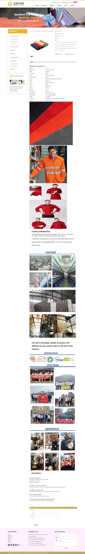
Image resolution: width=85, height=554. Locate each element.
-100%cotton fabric (14, 41)
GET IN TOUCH (60, 531)
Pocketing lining (13, 60)
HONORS (59, 5)
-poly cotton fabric (14, 39)
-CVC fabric (13, 43)
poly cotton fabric (58, 31)
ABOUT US (51, 5)
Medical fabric (12, 53)
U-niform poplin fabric (14, 46)
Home (37, 5)
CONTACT (72, 5)
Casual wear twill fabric (14, 36)
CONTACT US (33, 531)
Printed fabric (12, 69)
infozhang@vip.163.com (67, 2)
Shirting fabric (12, 50)
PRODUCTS (44, 5)
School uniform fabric (14, 57)
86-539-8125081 (59, 54)
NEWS (65, 5)
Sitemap (34, 552)
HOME (35, 31)
